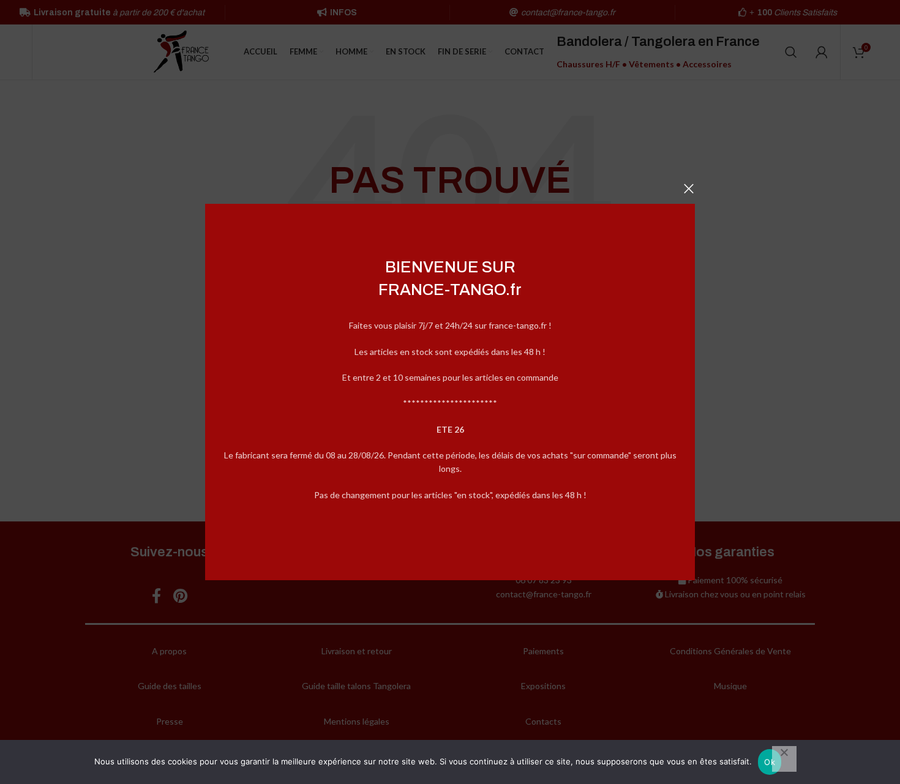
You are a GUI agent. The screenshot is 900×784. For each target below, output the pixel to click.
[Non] (784, 759)
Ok (769, 762)
